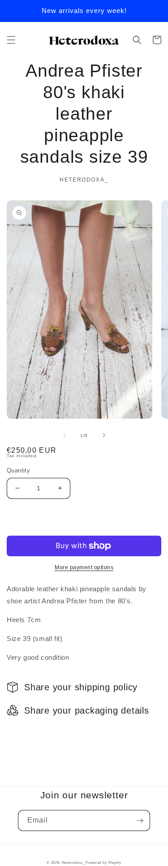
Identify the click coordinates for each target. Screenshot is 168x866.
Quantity (18, 470)
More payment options (84, 567)
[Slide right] (104, 435)
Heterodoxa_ (74, 862)
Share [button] (26, 733)
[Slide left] (64, 435)
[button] (11, 40)
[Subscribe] (140, 820)
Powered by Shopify (103, 862)
